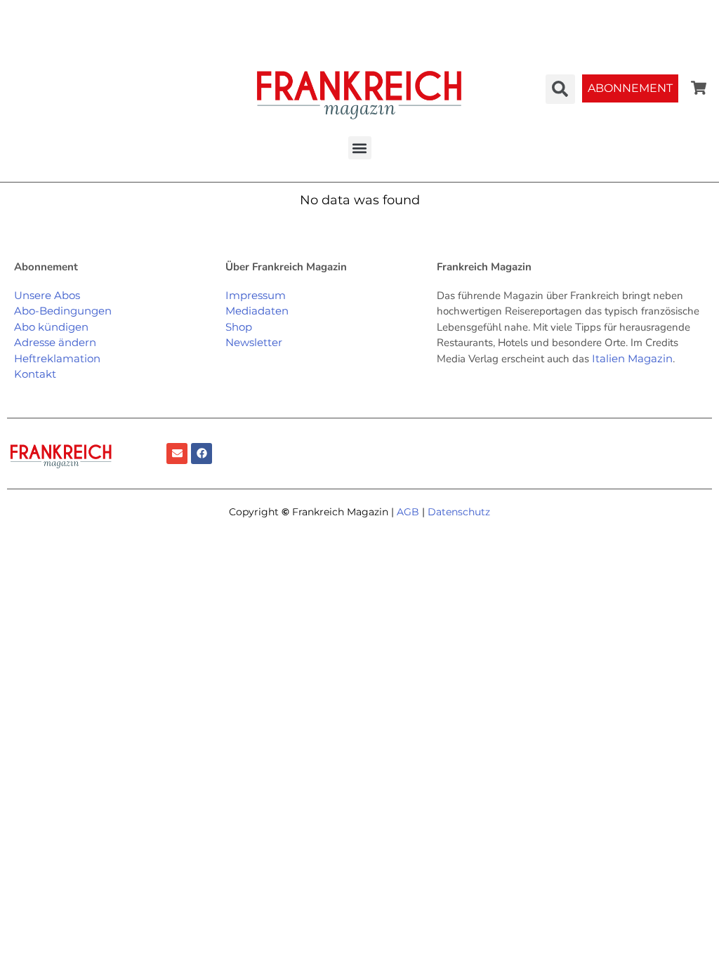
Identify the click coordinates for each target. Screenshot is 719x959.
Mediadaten (257, 310)
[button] (359, 147)
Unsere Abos (47, 295)
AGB (408, 511)
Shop (238, 326)
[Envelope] (176, 453)
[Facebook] (201, 453)
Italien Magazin (632, 358)
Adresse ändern (55, 342)
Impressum (255, 295)
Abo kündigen (51, 326)
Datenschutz (459, 511)
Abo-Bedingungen (63, 310)
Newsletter (253, 342)
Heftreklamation (57, 358)
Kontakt (35, 374)
